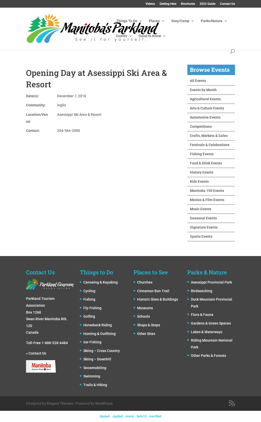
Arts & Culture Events (207, 108)
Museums (145, 308)
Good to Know (150, 36)
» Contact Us (36, 353)
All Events (198, 81)
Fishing (89, 299)
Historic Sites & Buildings (157, 299)
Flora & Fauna (202, 315)
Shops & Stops (148, 325)
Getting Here (168, 4)
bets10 (142, 416)
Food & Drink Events (206, 163)
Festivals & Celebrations (209, 145)
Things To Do (126, 21)
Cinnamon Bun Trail (153, 291)
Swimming (91, 376)
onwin (129, 416)
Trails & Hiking (95, 385)
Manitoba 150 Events (207, 191)
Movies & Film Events (207, 200)
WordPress (104, 403)
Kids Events (199, 181)
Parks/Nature (212, 21)
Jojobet (117, 416)
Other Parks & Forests (208, 356)
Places (154, 21)
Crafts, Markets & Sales (209, 136)
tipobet (105, 416)
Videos (150, 4)
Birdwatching (201, 291)
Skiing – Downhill (97, 359)
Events (121, 36)
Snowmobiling (94, 368)
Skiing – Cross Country (101, 351)
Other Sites (146, 334)
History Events (201, 172)
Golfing (89, 316)
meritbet (155, 416)
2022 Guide (207, 4)
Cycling (89, 291)
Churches (144, 282)
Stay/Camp (180, 21)
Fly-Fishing (92, 308)
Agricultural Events (205, 99)
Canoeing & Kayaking (100, 282)
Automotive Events (205, 117)
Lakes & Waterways (206, 332)
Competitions (201, 126)
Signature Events (204, 227)
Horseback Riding (97, 325)
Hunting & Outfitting (99, 334)
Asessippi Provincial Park (211, 282)
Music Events (200, 209)
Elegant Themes (60, 403)
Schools (143, 316)
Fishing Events (202, 154)
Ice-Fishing (92, 342)
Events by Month (203, 90)
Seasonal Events (203, 218)
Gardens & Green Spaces (211, 323)
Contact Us (227, 4)
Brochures (188, 4)
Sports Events (201, 236)
